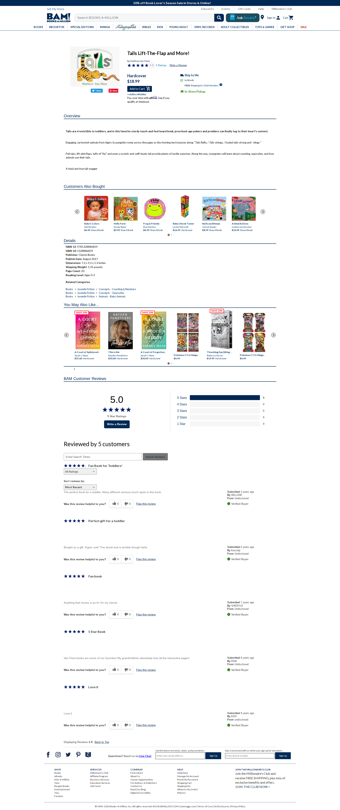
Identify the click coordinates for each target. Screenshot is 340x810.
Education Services (100, 782)
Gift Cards (244, 8)
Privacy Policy (238, 806)
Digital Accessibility (140, 792)
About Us (135, 776)
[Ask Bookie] (243, 17)
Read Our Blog (138, 789)
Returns (181, 792)
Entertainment (62, 789)
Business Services (99, 779)
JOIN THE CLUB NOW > (252, 787)
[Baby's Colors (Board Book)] (96, 208)
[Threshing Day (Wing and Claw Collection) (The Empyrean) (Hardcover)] (221, 329)
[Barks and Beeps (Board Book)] (214, 209)
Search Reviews (155, 456)
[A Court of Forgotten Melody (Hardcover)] (154, 330)
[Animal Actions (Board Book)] (244, 209)
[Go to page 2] (171, 235)
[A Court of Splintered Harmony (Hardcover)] (88, 330)
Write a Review (178, 65)
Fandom (58, 796)
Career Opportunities (141, 779)
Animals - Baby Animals (112, 296)
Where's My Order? (187, 789)
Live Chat (145, 756)
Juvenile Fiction (86, 289)
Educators (207, 8)
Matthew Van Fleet (140, 61)
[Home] (57, 17)
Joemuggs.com (188, 806)
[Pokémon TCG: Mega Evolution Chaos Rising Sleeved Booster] (187, 332)
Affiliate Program (99, 776)
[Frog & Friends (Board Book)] (155, 208)
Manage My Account (188, 776)
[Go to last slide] (77, 211)
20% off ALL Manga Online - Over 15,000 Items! (172, 3)
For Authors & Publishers (143, 782)
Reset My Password (187, 779)
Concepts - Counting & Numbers (117, 289)
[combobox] (151, 17)
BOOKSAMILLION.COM (165, 806)
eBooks (58, 776)
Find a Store (136, 772)
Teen (57, 782)
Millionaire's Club (282, 8)
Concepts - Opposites (111, 292)
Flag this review (146, 503)
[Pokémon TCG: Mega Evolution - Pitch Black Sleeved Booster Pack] (254, 332)
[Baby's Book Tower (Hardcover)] (185, 207)
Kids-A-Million (61, 779)
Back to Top (102, 742)
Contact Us (136, 786)
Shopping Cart (184, 782)
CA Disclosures (221, 806)
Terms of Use (205, 806)
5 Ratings (161, 65)
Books (69, 289)
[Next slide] (263, 211)
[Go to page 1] (168, 235)
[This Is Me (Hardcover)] (120, 330)
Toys (56, 792)
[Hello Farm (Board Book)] (126, 209)
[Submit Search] (219, 18)
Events (226, 8)
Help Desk (182, 772)
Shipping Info (183, 786)
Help (261, 8)
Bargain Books (61, 786)
